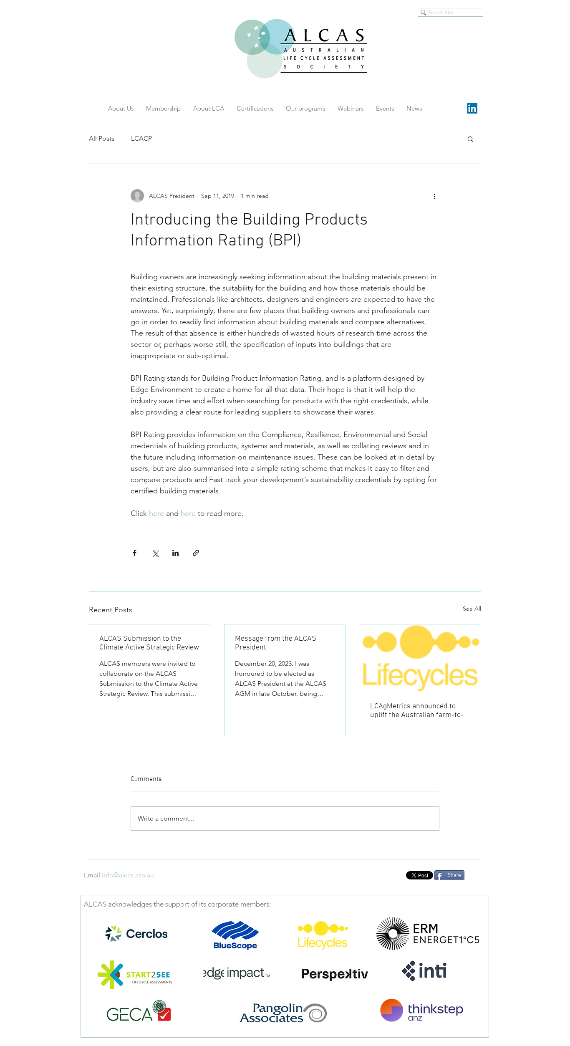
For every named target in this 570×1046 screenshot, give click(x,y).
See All (472, 608)
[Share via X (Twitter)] (155, 553)
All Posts (101, 138)
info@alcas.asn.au (128, 875)
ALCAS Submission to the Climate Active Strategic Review (149, 643)
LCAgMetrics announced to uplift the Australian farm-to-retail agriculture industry (417, 711)
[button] (470, 138)
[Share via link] (196, 553)
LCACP (141, 138)
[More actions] (434, 196)
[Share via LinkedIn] (175, 553)
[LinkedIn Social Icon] (472, 108)
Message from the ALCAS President (275, 643)
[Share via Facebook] (135, 553)
